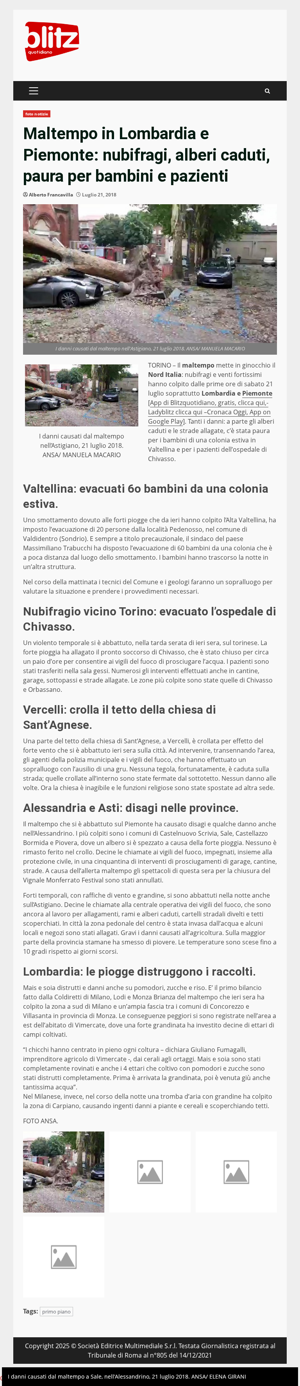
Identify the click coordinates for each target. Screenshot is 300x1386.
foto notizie (36, 114)
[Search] (267, 91)
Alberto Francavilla (51, 194)
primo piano (56, 1311)
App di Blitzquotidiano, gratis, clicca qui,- (209, 402)
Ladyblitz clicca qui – (177, 412)
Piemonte (257, 393)
